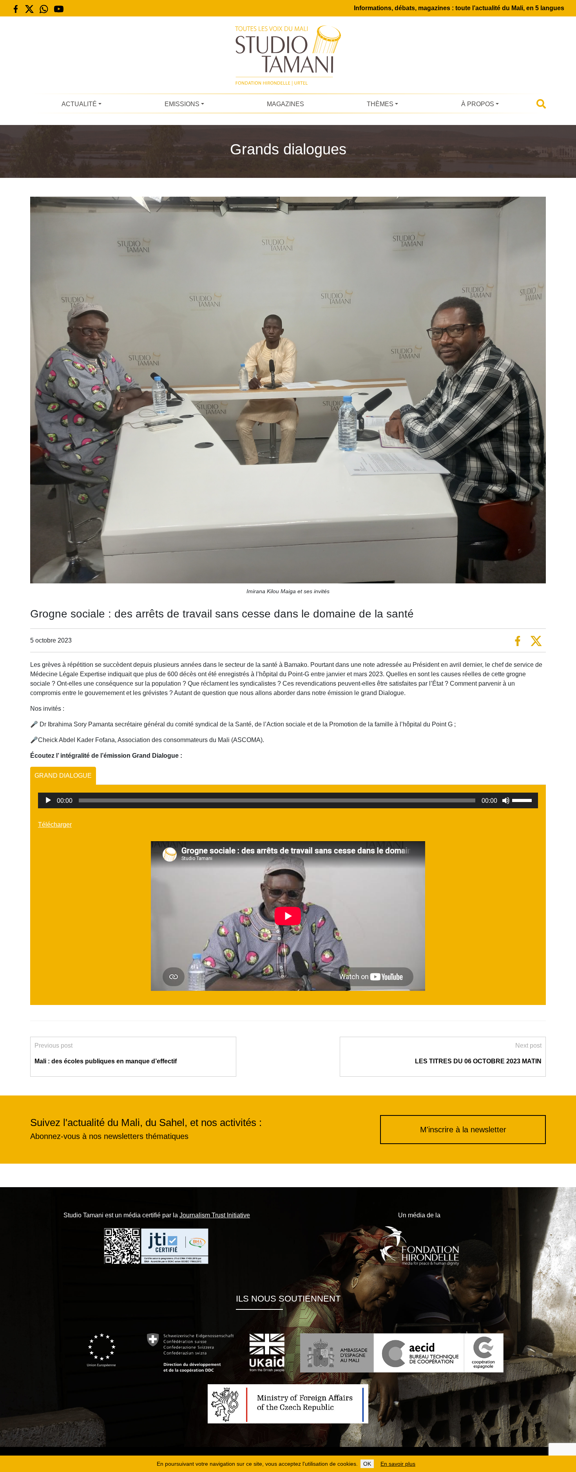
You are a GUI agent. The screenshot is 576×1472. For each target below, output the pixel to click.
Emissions (182, 104)
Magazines (285, 104)
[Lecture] (48, 800)
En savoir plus (397, 1464)
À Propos (477, 104)
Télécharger (55, 824)
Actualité (79, 104)
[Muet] (506, 800)
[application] (288, 800)
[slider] (523, 800)
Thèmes (380, 104)
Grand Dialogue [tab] (63, 775)
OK (367, 1464)
